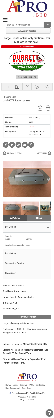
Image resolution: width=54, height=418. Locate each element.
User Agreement (13, 388)
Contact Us (40, 385)
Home (8, 385)
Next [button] (48, 179)
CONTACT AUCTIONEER (27, 317)
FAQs (31, 385)
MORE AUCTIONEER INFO (27, 77)
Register (23, 385)
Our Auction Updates (27, 31)
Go (47, 24)
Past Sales (26, 388)
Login (15, 385)
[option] (27, 179)
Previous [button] (5, 179)
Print (48, 111)
